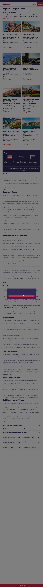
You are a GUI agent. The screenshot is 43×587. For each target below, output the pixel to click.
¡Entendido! (21, 295)
